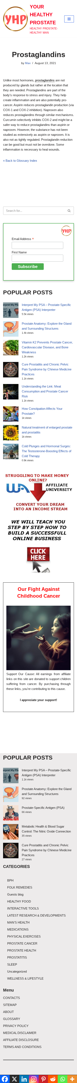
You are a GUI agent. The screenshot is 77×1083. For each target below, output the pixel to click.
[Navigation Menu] (69, 18)
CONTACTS (11, 998)
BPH (10, 880)
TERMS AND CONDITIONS (22, 1047)
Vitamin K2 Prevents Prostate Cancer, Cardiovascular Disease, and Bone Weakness (47, 347)
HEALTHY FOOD (19, 901)
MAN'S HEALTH (18, 922)
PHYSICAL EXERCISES (24, 936)
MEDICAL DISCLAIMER (19, 1033)
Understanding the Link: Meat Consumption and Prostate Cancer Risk (45, 391)
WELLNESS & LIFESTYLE (25, 978)
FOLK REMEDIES (19, 887)
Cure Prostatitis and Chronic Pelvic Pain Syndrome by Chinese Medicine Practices (46, 369)
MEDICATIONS (18, 929)
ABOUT (8, 1012)
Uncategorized (17, 971)
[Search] (69, 210)
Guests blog (15, 894)
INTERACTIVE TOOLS (23, 908)
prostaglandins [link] (45, 80)
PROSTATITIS (17, 957)
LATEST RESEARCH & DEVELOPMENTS (36, 915)
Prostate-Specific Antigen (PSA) (43, 807)
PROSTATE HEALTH (21, 950)
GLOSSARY (11, 1019)
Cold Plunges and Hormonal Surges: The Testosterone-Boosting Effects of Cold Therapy (46, 451)
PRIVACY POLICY (16, 1026)
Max (28, 63)
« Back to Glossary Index (20, 160)
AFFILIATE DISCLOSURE (21, 1040)
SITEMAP (10, 1005)
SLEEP (12, 964)
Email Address (23, 239)
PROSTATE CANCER (22, 943)
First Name (19, 252)
